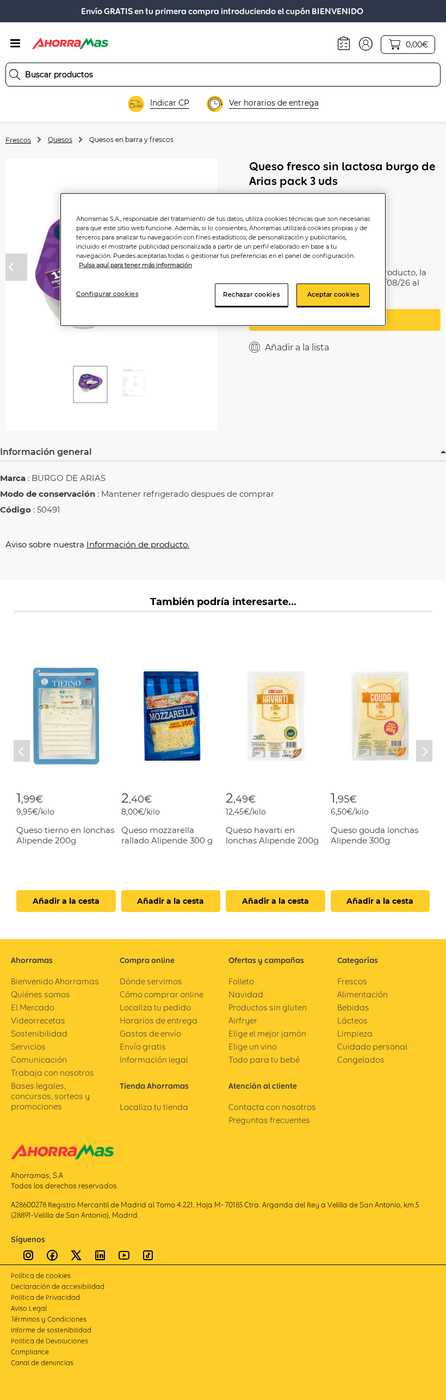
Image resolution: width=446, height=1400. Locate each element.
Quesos (60, 139)
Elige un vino (252, 1046)
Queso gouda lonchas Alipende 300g (374, 835)
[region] (223, 259)
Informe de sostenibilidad (51, 1330)
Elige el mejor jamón (267, 1033)
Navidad (245, 994)
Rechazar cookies (251, 294)
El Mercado (32, 1007)
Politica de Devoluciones (49, 1341)
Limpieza (355, 1033)
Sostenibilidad (39, 1033)
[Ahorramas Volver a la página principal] (70, 43)
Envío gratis (143, 1046)
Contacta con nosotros (272, 1107)
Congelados (361, 1059)
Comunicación (39, 1059)
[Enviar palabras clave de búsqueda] (14, 75)
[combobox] (223, 75)
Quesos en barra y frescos (131, 139)
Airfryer (242, 1020)
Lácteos (352, 1020)
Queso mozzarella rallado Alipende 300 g (167, 835)
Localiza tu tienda (154, 1107)
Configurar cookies (107, 294)
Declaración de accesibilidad (57, 1286)
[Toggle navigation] (15, 43)
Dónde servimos (151, 981)
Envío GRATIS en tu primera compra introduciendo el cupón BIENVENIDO (222, 11)
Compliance (30, 1352)
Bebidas (353, 1007)
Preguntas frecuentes (269, 1120)
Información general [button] (46, 452)
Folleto (241, 981)
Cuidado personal (372, 1046)
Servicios (28, 1046)
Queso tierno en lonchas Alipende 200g (65, 835)
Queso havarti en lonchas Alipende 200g (272, 835)
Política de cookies (41, 1276)
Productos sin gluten (267, 1007)
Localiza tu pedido (155, 1007)
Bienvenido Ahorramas (55, 981)
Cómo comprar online (161, 994)
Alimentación (362, 994)
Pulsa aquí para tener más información (135, 265)
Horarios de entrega (158, 1020)
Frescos (18, 140)
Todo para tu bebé (264, 1059)
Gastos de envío (150, 1033)
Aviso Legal (29, 1308)
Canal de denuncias (42, 1363)
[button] (366, 43)
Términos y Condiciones (48, 1319)
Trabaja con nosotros (52, 1073)
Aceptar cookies (333, 294)
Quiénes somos (40, 994)
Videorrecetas (38, 1020)
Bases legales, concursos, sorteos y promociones (50, 1096)
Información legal (154, 1059)
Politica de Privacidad (45, 1297)
